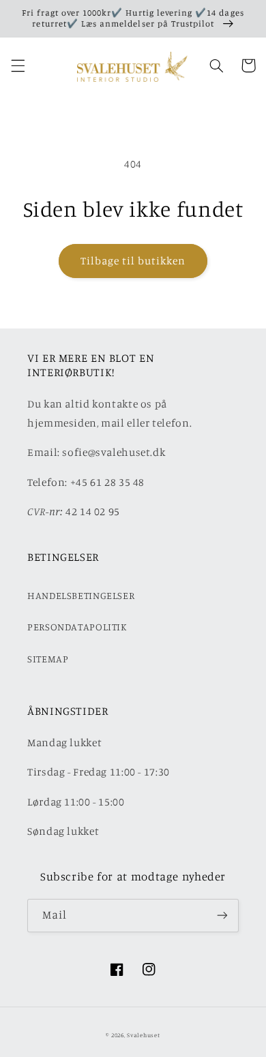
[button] (17, 65)
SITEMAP (47, 658)
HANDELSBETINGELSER (80, 595)
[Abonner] (222, 915)
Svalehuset (143, 1035)
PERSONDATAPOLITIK (77, 626)
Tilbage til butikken (133, 260)
